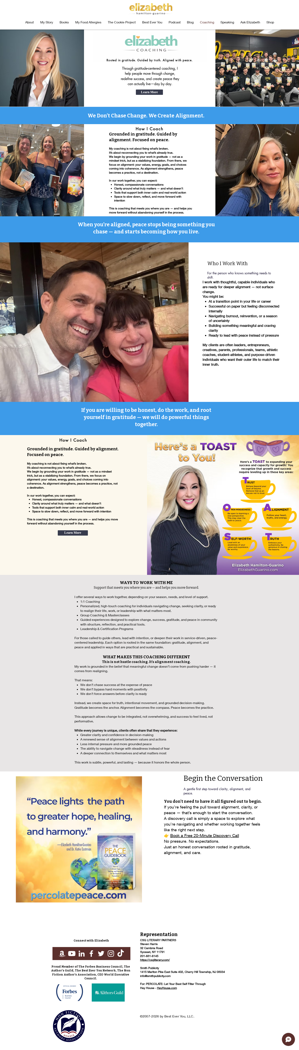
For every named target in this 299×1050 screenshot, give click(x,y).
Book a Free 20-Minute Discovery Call (204, 835)
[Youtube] (72, 953)
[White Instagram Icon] (111, 953)
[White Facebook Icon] (91, 953)
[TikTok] (120, 953)
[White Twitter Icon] (101, 953)
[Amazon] (62, 953)
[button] (64, 22)
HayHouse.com (167, 988)
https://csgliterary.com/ (155, 959)
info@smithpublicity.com (155, 976)
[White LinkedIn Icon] (81, 953)
